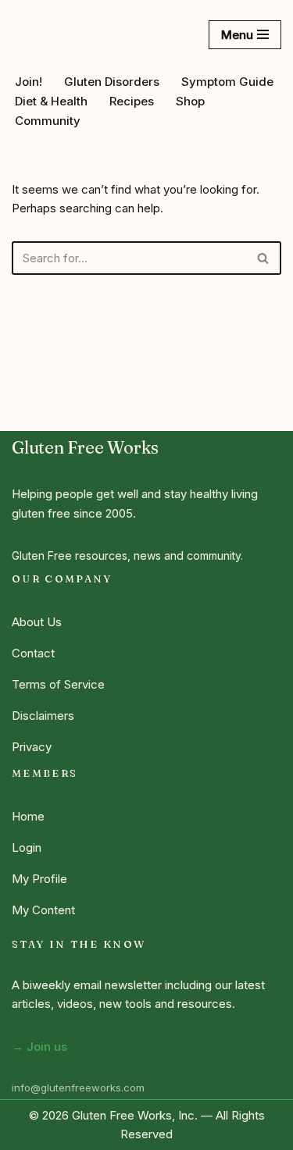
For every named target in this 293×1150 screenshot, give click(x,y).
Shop (190, 101)
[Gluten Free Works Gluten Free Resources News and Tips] (70, 34)
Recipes (131, 101)
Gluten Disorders (111, 81)
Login (26, 847)
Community (47, 120)
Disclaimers (43, 715)
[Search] (263, 258)
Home (28, 816)
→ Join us (39, 1046)
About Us (37, 621)
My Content (43, 910)
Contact (33, 653)
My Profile (39, 878)
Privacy (32, 746)
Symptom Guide (227, 81)
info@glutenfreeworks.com (78, 1087)
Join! (28, 81)
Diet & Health (51, 101)
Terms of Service (58, 684)
